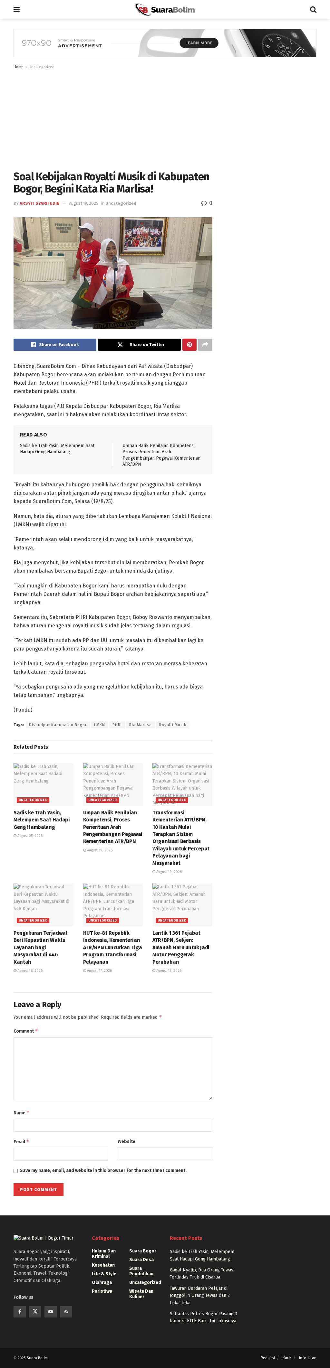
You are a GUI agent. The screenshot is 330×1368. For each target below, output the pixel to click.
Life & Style (104, 1274)
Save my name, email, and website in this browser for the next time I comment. (103, 1170)
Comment (26, 1031)
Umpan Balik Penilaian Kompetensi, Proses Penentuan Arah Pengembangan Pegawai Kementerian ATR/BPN (113, 827)
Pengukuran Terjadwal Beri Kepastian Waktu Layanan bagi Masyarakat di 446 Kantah (40, 947)
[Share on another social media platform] (205, 345)
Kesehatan (103, 1265)
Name (22, 1113)
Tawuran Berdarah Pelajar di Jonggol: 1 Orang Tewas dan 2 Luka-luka (200, 1296)
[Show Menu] (17, 9)
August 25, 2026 (29, 836)
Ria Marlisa (140, 725)
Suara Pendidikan (141, 1271)
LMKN (99, 725)
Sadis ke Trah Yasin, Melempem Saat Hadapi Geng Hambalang (42, 820)
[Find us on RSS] (66, 1311)
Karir (286, 1357)
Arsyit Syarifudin (40, 203)
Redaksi (267, 1357)
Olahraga (102, 1282)
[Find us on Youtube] (50, 1311)
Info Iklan (307, 1357)
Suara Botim (37, 1358)
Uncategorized (41, 67)
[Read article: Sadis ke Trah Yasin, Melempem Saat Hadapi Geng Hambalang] (43, 784)
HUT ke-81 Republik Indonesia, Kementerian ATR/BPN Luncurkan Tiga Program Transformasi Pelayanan (112, 947)
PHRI (117, 725)
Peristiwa (102, 1291)
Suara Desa (141, 1259)
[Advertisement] (113, 119)
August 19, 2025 (83, 203)
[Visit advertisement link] (165, 48)
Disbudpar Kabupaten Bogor (58, 725)
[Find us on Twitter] (35, 1311)
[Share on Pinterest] (189, 345)
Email (21, 1141)
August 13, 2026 (168, 971)
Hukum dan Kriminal (104, 1253)
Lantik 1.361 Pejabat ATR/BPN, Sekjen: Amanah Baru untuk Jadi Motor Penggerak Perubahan (180, 947)
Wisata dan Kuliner (141, 1293)
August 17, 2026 (99, 971)
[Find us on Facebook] (20, 1311)
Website (126, 1141)
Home (19, 67)
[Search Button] (313, 9)
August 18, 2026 (29, 971)
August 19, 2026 (99, 850)
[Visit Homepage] (164, 9)
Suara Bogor (142, 1251)
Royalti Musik (172, 725)
